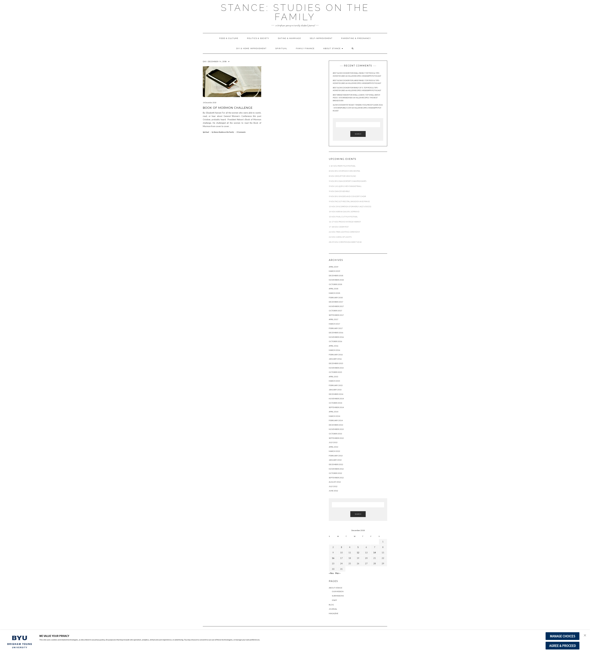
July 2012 (333, 486)
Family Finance (305, 48)
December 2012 (336, 464)
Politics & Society (258, 38)
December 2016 (336, 332)
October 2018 (335, 284)
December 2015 (336, 363)
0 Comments (241, 132)
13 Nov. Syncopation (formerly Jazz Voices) (350, 206)
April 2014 (333, 411)
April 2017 (333, 319)
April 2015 (333, 376)
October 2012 (335, 473)
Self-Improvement (321, 38)
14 (374, 552)
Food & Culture (228, 38)
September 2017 (336, 315)
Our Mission (338, 591)
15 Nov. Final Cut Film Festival (343, 216)
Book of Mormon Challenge (228, 107)
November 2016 (336, 337)
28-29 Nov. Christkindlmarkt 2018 (345, 242)
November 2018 (336, 280)
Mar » (337, 573)
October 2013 (335, 433)
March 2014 (334, 416)
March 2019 (334, 271)
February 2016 (336, 354)
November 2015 (336, 368)
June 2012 (333, 491)
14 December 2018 (209, 103)
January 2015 (335, 389)
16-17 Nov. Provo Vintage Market (345, 222)
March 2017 (334, 324)
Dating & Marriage (289, 38)
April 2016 (333, 346)
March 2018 (334, 293)
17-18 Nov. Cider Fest (339, 227)
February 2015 (336, 385)
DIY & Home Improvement (251, 48)
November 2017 (336, 306)
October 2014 (335, 403)
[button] (353, 48)
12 (358, 552)
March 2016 (334, 350)
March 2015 (334, 381)
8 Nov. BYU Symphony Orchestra (344, 171)
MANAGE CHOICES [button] (562, 636)
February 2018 (336, 297)
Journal (333, 609)
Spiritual (281, 48)
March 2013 (334, 451)
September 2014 (336, 407)
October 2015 (335, 372)
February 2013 (336, 455)
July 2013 (333, 442)
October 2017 (335, 310)
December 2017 (336, 302)
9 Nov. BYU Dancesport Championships (347, 181)
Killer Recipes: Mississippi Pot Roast (364, 76)
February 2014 (336, 420)
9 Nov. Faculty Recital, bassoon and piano (349, 201)
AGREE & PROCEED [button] (562, 645)
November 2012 (336, 469)
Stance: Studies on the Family (295, 12)
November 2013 (336, 429)
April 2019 (333, 267)
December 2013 (336, 425)
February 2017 (336, 328)
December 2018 (336, 275)
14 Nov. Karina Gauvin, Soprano (344, 211)
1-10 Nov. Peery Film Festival (342, 166)
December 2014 (336, 394)
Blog (331, 604)
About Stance (332, 48)
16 (333, 558)
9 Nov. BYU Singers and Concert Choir (347, 196)
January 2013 (335, 460)
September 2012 (336, 477)
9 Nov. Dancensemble (339, 191)
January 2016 (335, 359)
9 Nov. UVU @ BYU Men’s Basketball (345, 186)
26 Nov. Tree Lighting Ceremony (344, 232)
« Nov (331, 573)
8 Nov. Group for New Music (342, 176)
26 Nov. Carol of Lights (340, 237)
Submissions (338, 596)
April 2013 (333, 447)
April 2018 (333, 288)
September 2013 (336, 438)
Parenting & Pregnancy (356, 38)
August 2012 (335, 482)
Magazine (333, 613)
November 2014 (336, 398)
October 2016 (335, 341)
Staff (334, 600)
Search (358, 134)
